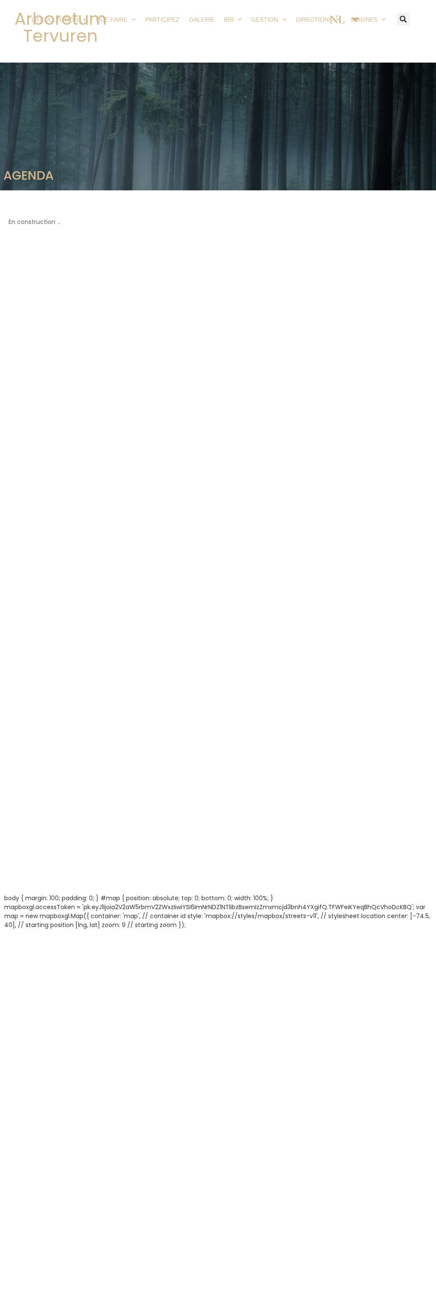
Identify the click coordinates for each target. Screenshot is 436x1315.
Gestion (264, 19)
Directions (314, 19)
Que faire (111, 19)
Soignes (363, 19)
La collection (55, 19)
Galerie (202, 19)
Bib (228, 19)
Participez (162, 19)
